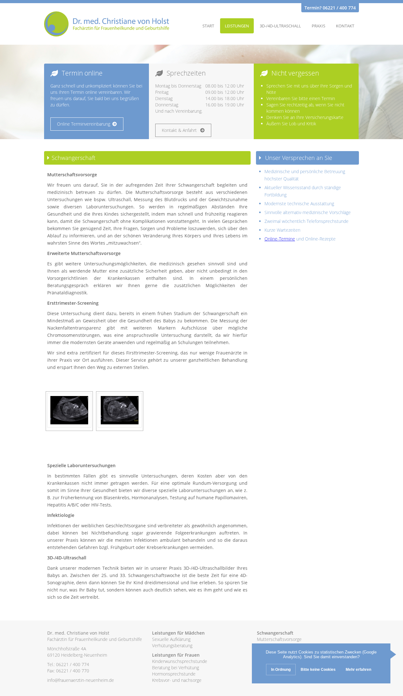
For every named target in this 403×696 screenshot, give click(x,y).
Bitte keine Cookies (318, 669)
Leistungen (237, 26)
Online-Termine (279, 239)
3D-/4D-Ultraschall (280, 26)
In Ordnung (281, 669)
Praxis (318, 26)
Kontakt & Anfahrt (180, 130)
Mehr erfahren (358, 669)
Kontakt (345, 26)
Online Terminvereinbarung (83, 124)
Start (208, 26)
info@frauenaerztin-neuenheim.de (80, 680)
